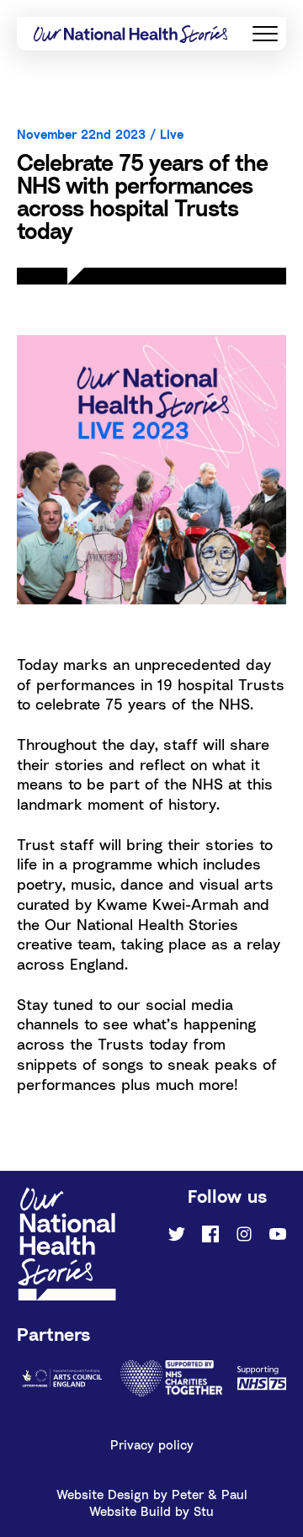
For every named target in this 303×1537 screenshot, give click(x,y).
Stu (204, 1510)
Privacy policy (152, 1444)
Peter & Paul (209, 1494)
